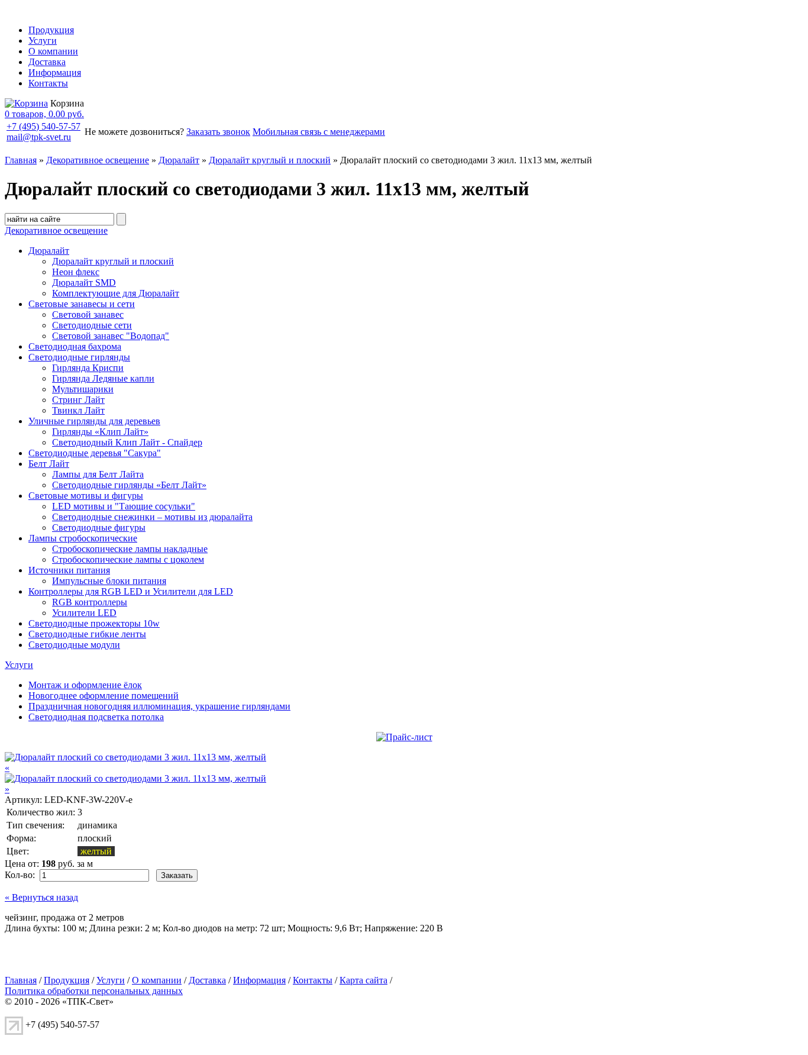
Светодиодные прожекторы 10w (94, 623)
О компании (53, 51)
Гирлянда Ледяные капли (103, 378)
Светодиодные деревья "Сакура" (94, 453)
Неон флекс (75, 272)
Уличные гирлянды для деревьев (94, 421)
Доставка (47, 62)
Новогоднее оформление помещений (103, 696)
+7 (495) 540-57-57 (43, 126)
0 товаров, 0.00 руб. (44, 114)
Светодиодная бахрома (74, 346)
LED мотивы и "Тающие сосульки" (123, 506)
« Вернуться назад (41, 897)
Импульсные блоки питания (109, 581)
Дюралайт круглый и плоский (270, 160)
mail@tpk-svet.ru (39, 137)
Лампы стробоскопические (82, 538)
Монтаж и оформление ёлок (85, 685)
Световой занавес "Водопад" (110, 336)
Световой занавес (88, 314)
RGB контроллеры (89, 602)
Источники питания (69, 570)
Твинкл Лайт (78, 410)
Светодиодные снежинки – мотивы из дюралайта (152, 517)
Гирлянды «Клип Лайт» (100, 432)
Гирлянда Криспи (88, 368)
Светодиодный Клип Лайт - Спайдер (127, 442)
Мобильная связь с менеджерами (319, 132)
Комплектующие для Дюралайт (115, 293)
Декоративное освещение (97, 160)
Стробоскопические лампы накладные (130, 549)
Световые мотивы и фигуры (85, 496)
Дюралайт (179, 160)
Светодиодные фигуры (99, 527)
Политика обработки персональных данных (94, 991)
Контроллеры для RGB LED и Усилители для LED (130, 591)
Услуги (42, 41)
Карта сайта (363, 980)
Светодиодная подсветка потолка (96, 717)
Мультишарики (83, 389)
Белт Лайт (48, 464)
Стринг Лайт (78, 400)
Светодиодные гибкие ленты (87, 634)
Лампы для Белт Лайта (98, 474)
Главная (21, 160)
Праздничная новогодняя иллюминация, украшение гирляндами (159, 706)
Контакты (48, 83)
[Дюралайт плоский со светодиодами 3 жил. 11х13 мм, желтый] (135, 757)
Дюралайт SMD (84, 283)
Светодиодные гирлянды (79, 357)
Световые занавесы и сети (81, 304)
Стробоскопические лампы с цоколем (128, 559)
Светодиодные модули (74, 645)
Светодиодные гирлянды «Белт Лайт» (129, 485)
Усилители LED (84, 613)
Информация (54, 72)
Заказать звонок (218, 132)
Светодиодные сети (92, 325)
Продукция (51, 30)
